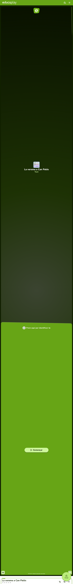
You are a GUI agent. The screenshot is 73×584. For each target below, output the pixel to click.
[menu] (69, 3)
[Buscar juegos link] (65, 3)
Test (3, 578)
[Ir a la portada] (9, 2)
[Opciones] (69, 582)
